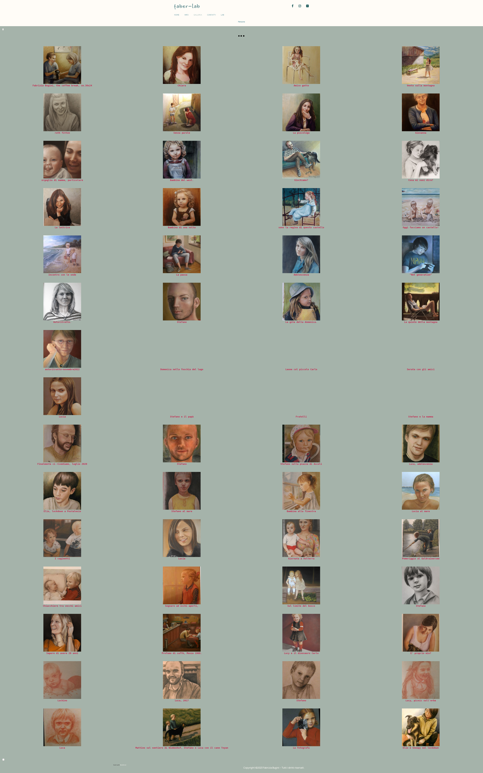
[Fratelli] (301, 396)
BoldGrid (123, 765)
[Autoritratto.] (62, 301)
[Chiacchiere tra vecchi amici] (62, 585)
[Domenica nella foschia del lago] (181, 349)
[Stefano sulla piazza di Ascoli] (301, 443)
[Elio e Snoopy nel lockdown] (420, 727)
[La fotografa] (301, 727)
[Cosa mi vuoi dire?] (420, 160)
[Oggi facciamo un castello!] (420, 207)
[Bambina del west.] (181, 160)
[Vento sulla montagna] (420, 65)
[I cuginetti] (62, 538)
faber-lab (187, 6)
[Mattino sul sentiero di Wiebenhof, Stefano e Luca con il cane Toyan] (181, 727)
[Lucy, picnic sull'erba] (420, 680)
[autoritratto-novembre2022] (62, 349)
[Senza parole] (181, 112)
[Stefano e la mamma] (420, 396)
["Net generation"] (420, 254)
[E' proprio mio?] (420, 633)
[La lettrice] (62, 207)
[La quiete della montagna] (420, 301)
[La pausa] (181, 254)
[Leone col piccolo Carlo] (301, 349)
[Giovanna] (420, 112)
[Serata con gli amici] (420, 349)
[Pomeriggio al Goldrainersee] (420, 538)
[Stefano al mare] (181, 491)
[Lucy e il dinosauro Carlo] (301, 633)
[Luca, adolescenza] (420, 443)
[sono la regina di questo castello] (301, 207)
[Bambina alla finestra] (301, 491)
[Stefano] (181, 301)
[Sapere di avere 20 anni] (62, 633)
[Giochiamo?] (301, 160)
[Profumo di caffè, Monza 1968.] (181, 633)
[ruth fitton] (62, 112)
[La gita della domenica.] (301, 301)
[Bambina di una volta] (181, 207)
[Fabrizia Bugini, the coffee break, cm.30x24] (62, 65)
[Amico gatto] (301, 65)
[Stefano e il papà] (181, 396)
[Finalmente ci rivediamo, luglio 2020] (62, 443)
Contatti (211, 14)
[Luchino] (62, 680)
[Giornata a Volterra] (301, 538)
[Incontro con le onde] (62, 254)
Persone (241, 22)
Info (186, 14)
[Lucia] (62, 396)
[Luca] (62, 727)
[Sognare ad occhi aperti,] (181, 585)
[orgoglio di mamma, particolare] (62, 160)
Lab (222, 14)
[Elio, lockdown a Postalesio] (62, 491)
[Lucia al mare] (420, 491)
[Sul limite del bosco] (301, 585)
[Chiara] (181, 65)
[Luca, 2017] (181, 680)
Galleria (198, 14)
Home (176, 14)
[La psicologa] (301, 112)
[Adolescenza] (301, 254)
